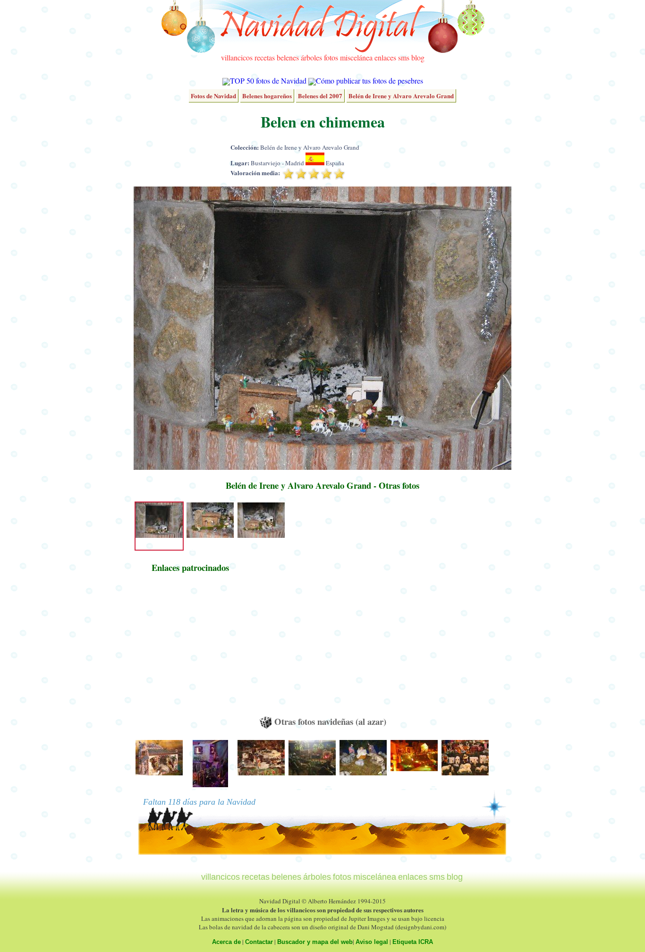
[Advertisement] (190, 649)
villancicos (237, 57)
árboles (311, 57)
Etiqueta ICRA (412, 941)
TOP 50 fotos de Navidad (268, 80)
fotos (331, 57)
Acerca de (226, 941)
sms (403, 57)
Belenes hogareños (267, 95)
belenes (288, 57)
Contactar (259, 941)
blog (417, 57)
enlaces (385, 57)
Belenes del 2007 (320, 95)
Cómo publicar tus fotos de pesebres (369, 80)
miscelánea (356, 57)
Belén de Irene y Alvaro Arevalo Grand (401, 95)
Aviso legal (372, 941)
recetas (265, 57)
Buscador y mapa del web (315, 941)
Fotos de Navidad (213, 95)
